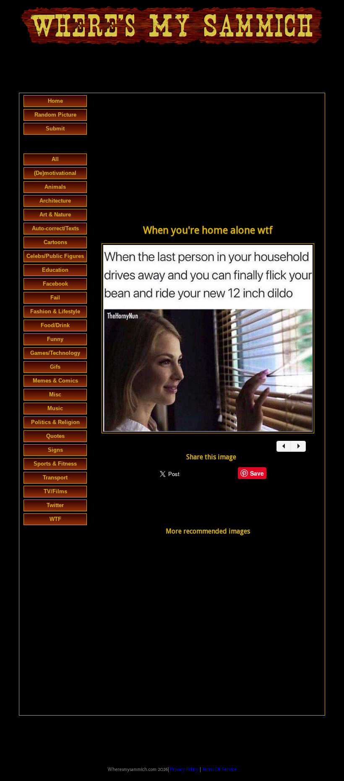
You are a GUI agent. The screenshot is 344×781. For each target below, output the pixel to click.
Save (257, 473)
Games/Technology (55, 353)
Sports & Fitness (55, 464)
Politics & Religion (55, 422)
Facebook (55, 284)
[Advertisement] (172, 70)
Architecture (55, 201)
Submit (55, 128)
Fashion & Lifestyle (55, 311)
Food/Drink (55, 325)
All (55, 159)
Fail (55, 297)
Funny (55, 339)
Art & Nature (55, 214)
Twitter (55, 505)
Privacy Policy (184, 769)
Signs (55, 450)
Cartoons (55, 242)
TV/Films (55, 491)
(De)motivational (55, 173)
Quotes (55, 436)
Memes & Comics (55, 380)
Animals (55, 187)
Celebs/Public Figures (55, 256)
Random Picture (55, 115)
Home (55, 101)
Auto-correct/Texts (55, 228)
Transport (55, 477)
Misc (55, 394)
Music (55, 408)
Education (55, 270)
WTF (55, 519)
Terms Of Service (219, 769)
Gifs (55, 367)
